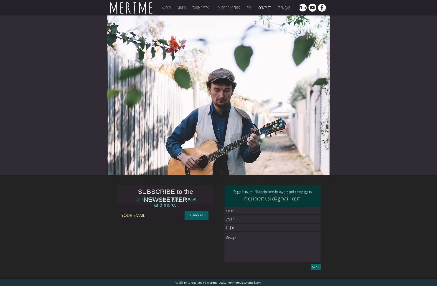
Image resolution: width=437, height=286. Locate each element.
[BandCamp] (303, 8)
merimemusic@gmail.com (272, 198)
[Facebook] (322, 8)
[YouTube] (312, 8)
